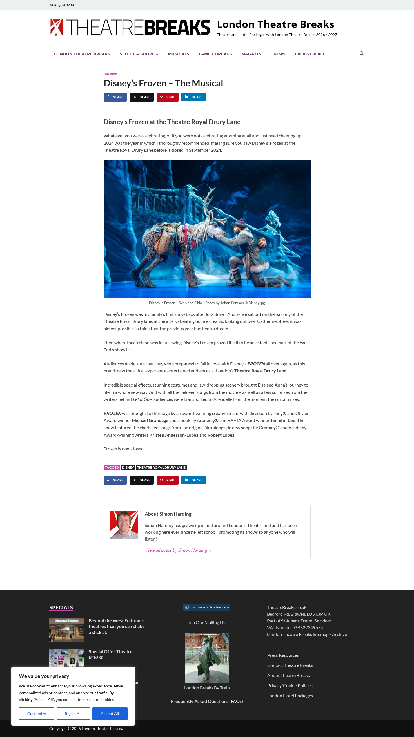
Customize (36, 713)
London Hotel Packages (290, 695)
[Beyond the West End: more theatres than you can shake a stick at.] (66, 621)
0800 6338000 (309, 54)
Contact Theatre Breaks (290, 665)
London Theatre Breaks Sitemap (298, 634)
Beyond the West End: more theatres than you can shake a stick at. (117, 626)
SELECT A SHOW (136, 54)
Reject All (73, 713)
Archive (110, 73)
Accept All (110, 713)
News (279, 54)
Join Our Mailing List (207, 622)
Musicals (178, 54)
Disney (128, 467)
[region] (73, 696)
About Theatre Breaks (288, 675)
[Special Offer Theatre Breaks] (66, 652)
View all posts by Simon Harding (178, 550)
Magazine (252, 54)
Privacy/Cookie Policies (290, 685)
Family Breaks (215, 54)
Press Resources (283, 655)
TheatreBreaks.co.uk (286, 607)
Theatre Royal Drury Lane (161, 467)
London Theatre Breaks (275, 24)
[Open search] (362, 53)
